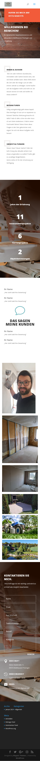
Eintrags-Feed (10, 722)
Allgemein (18, 709)
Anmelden (9, 719)
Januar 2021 (10, 709)
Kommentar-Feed (12, 725)
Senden (30, 654)
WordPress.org (11, 728)
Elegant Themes (19, 756)
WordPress (20, 758)
